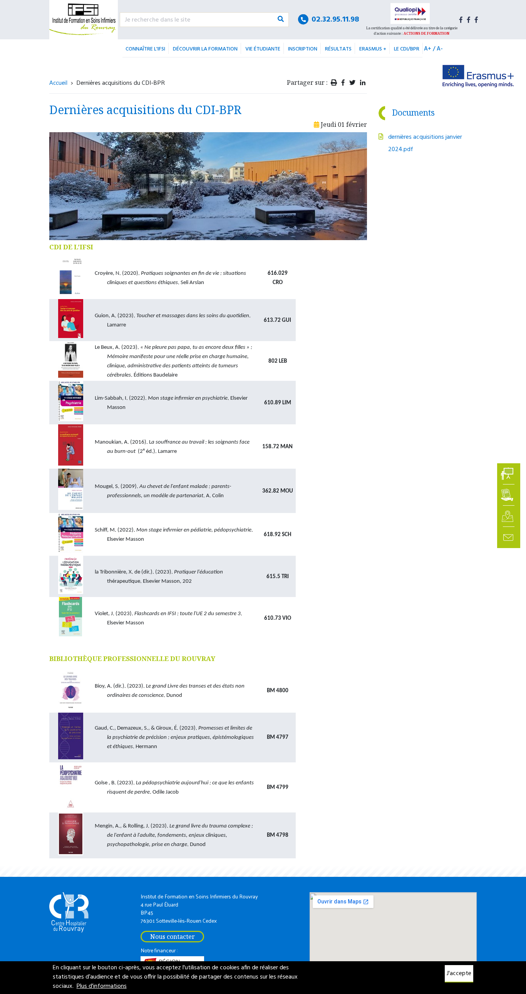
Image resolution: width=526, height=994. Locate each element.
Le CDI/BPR (406, 49)
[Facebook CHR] (476, 19)
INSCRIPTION (302, 49)
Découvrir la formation (205, 49)
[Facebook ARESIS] (468, 19)
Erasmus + (372, 49)
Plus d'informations (102, 986)
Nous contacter (172, 936)
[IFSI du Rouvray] (83, 19)
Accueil (58, 82)
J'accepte (459, 974)
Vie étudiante (262, 49)
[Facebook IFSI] (460, 19)
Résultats (338, 49)
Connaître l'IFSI (145, 49)
